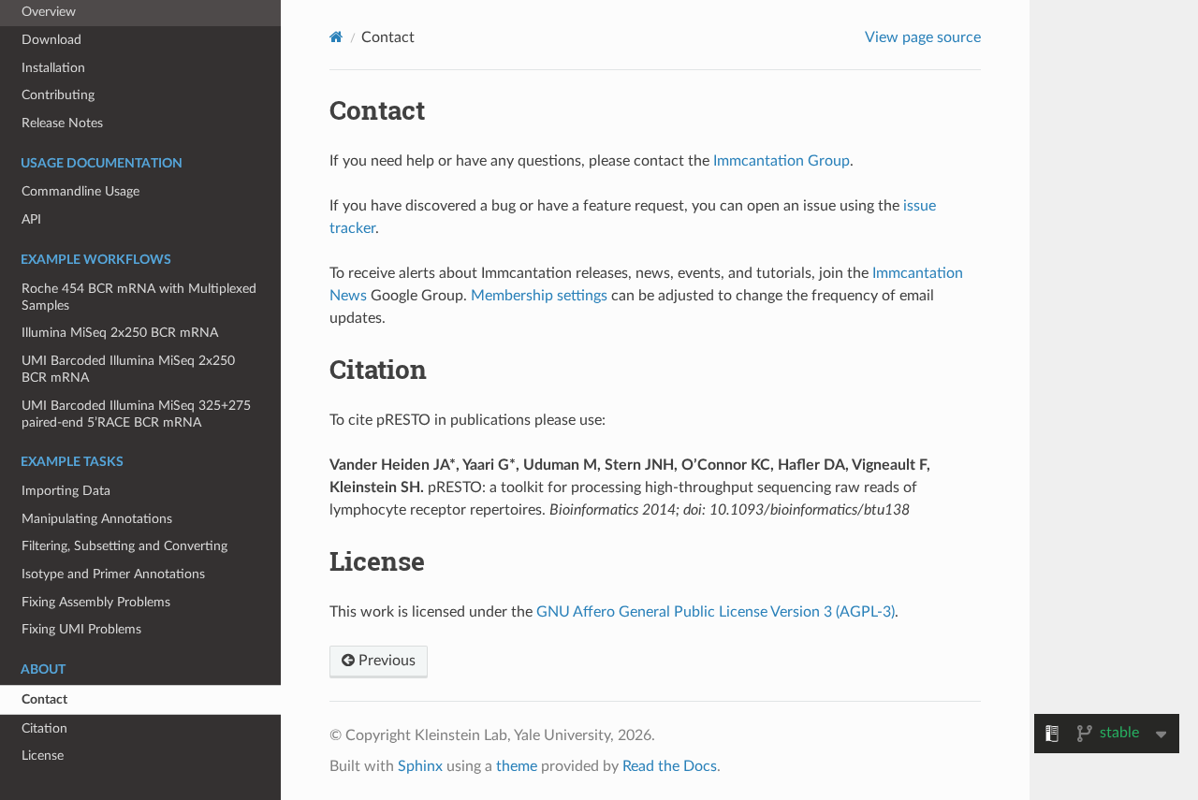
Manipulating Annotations (97, 519)
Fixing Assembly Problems (96, 602)
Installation (53, 68)
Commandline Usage (80, 191)
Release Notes (62, 123)
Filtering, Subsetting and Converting (124, 546)
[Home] (336, 37)
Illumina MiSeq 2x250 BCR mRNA (120, 333)
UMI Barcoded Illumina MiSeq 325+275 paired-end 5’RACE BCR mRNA (136, 414)
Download (51, 40)
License (43, 756)
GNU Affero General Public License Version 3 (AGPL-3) (715, 611)
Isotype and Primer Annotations (113, 574)
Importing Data (66, 491)
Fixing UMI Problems (81, 629)
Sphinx (420, 766)
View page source (923, 37)
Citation (44, 728)
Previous (385, 660)
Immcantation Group (781, 160)
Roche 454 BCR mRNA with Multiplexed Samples (139, 297)
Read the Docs (669, 766)
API (31, 219)
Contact (44, 699)
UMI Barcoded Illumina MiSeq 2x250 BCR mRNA (128, 369)
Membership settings (539, 295)
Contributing (58, 95)
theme (516, 766)
